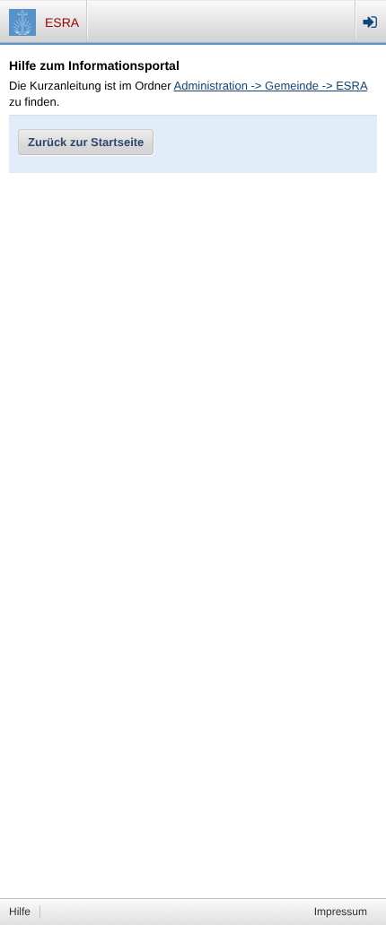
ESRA (62, 22)
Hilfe (20, 911)
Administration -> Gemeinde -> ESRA (270, 85)
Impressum (340, 911)
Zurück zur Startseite (86, 142)
